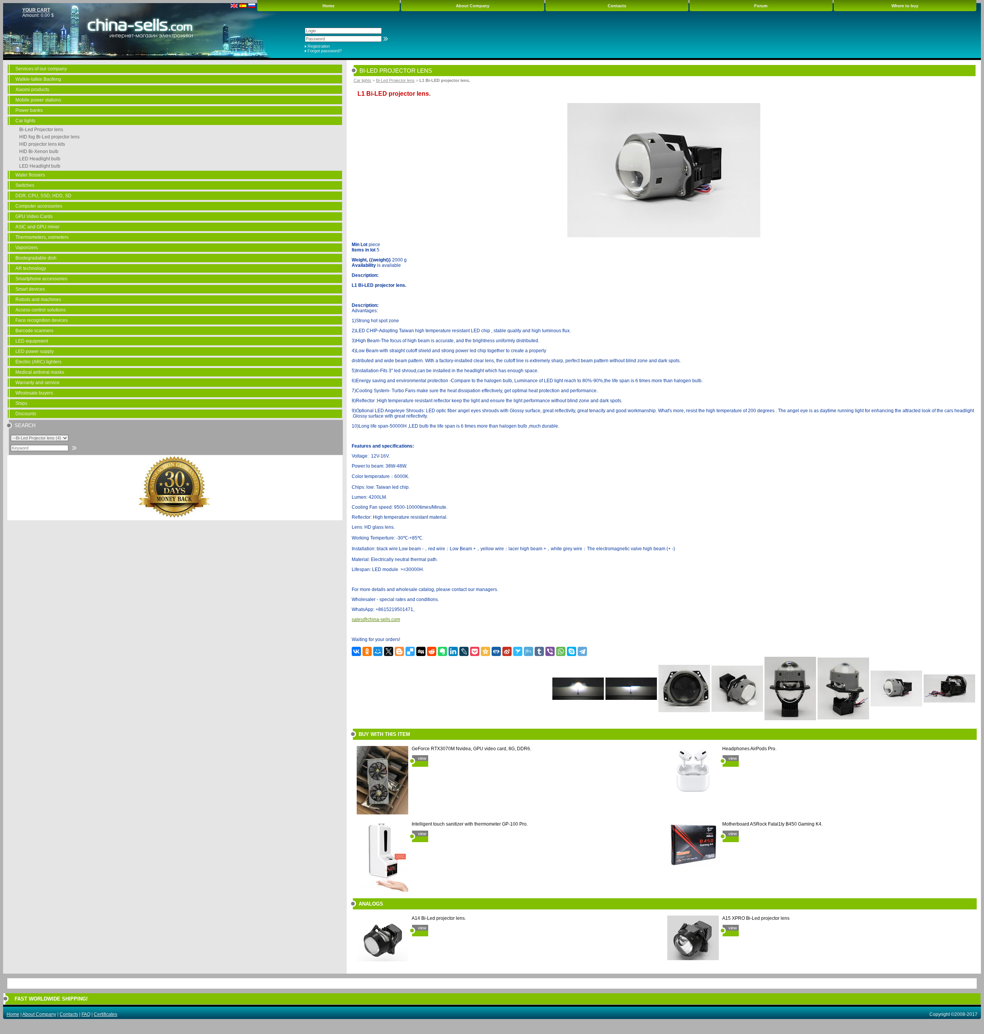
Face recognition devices (41, 320)
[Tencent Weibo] (528, 651)
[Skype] (571, 651)
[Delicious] (410, 651)
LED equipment (31, 341)
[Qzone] (485, 651)
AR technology (30, 268)
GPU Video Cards (34, 216)
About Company (472, 5)
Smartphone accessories (41, 278)
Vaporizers (26, 247)
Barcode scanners (34, 330)
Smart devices (30, 289)
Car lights (25, 120)
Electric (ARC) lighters (38, 362)
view (422, 758)
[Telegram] (582, 651)
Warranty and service (37, 382)
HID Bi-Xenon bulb (38, 151)
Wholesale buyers (34, 393)
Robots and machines (38, 299)
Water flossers (30, 175)
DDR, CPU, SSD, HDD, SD (43, 195)
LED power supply (34, 351)
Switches (24, 185)
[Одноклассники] (367, 651)
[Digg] (421, 651)
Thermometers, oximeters (41, 237)
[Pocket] (474, 651)
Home (328, 5)
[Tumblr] (539, 651)
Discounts (25, 413)
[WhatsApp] (560, 651)
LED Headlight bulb (39, 159)
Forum (761, 5)
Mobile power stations (38, 100)
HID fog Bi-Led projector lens (49, 137)
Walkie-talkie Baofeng (38, 79)
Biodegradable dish (36, 258)
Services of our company (41, 69)
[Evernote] (442, 651)
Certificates (105, 1014)
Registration (319, 46)
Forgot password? (325, 50)
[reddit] (431, 651)
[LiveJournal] (464, 651)
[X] (388, 651)
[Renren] (496, 651)
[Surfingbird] (517, 651)
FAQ (85, 1014)
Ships (21, 403)
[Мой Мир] (377, 651)
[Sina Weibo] (507, 651)
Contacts (617, 5)
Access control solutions (40, 310)
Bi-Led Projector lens (41, 129)
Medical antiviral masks (39, 372)
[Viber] (550, 651)
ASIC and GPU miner (37, 227)
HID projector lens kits (42, 144)
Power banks (29, 110)
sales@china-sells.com (376, 619)
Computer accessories (38, 206)
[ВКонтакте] (356, 651)
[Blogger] (399, 651)
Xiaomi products (32, 89)
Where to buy (904, 5)
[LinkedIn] (453, 651)
